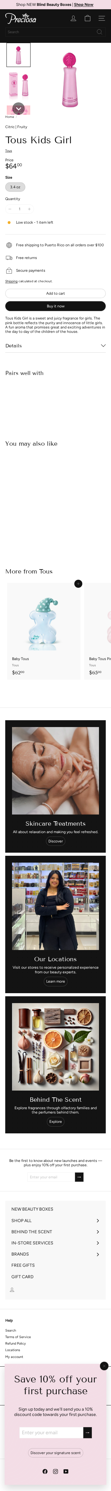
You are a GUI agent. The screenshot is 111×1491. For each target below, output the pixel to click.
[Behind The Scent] (55, 1047)
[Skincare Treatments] (55, 771)
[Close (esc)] (104, 1366)
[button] (18, 55)
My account (14, 1357)
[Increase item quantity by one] (29, 209)
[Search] (99, 32)
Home (9, 117)
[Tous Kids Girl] (55, 402)
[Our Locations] (55, 906)
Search (10, 1330)
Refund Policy (15, 1343)
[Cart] (87, 18)
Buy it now (55, 306)
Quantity (12, 199)
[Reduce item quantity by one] (9, 209)
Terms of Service (18, 1337)
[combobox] (55, 32)
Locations (12, 1350)
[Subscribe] (87, 1432)
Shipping (11, 281)
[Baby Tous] (43, 631)
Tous (46, 571)
